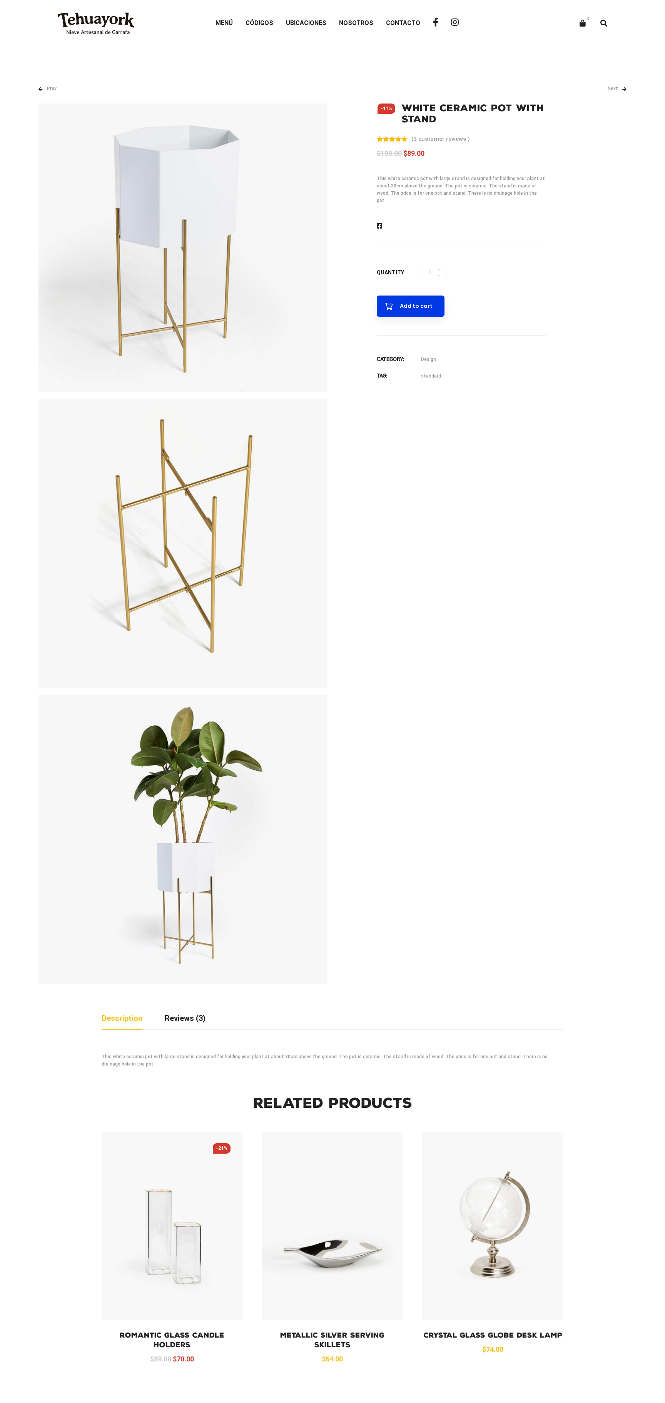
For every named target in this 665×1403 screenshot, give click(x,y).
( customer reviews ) (440, 138)
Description (122, 1018)
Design (428, 359)
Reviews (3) (185, 1018)
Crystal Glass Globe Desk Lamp (493, 1335)
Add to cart (416, 306)
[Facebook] (379, 226)
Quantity (390, 272)
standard (431, 376)
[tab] (122, 1018)
